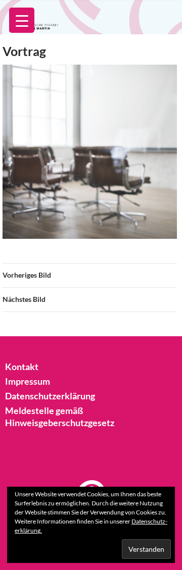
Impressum (27, 381)
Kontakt (21, 366)
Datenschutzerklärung (50, 395)
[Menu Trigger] (21, 20)
